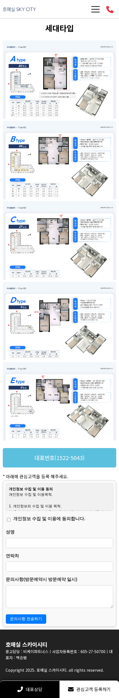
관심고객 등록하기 (93, 689)
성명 (10, 532)
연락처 (12, 555)
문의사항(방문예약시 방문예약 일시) (41, 579)
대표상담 (34, 689)
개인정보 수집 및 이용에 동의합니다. (49, 518)
